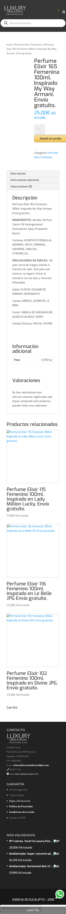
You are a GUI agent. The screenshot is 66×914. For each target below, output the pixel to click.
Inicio (9, 44)
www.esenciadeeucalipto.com (23, 773)
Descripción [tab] (18, 173)
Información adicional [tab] (24, 180)
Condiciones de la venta (21, 812)
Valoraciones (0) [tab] (21, 186)
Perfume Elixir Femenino (28, 44)
